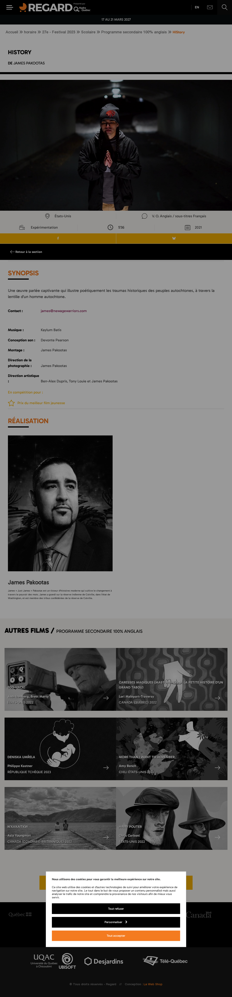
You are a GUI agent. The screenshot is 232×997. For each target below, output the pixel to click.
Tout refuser (116, 908)
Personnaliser (113, 922)
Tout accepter (116, 935)
